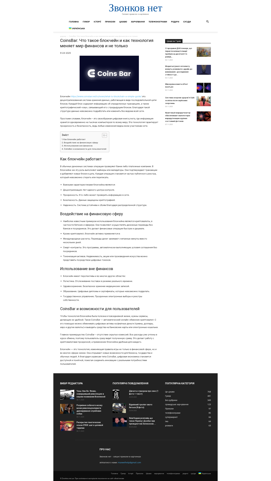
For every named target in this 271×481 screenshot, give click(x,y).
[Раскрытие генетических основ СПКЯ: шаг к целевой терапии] (67, 426)
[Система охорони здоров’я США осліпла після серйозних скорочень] (204, 101)
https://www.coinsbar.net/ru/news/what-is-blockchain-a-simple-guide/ (106, 96)
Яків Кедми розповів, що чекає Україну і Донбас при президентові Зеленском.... (142, 421)
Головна (74, 21)
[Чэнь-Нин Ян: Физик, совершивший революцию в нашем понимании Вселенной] (67, 394)
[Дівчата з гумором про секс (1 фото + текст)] (116, 395)
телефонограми (158, 21)
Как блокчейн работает (74, 139)
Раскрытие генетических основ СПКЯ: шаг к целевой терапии (90, 425)
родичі (175, 21)
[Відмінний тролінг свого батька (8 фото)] (119, 408)
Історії (97, 21)
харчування (138, 21)
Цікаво (123, 21)
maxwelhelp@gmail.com (129, 462)
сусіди (187, 21)
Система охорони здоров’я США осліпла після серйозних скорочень (179, 100)
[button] (207, 22)
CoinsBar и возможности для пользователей (85, 149)
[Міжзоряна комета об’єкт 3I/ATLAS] (204, 88)
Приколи (110, 21)
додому (63, 36)
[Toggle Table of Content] (103, 135)
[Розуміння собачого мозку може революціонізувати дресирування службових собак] (67, 409)
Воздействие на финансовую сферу (81, 142)
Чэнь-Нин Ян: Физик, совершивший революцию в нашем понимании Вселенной (91, 394)
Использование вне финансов (78, 146)
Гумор (86, 21)
